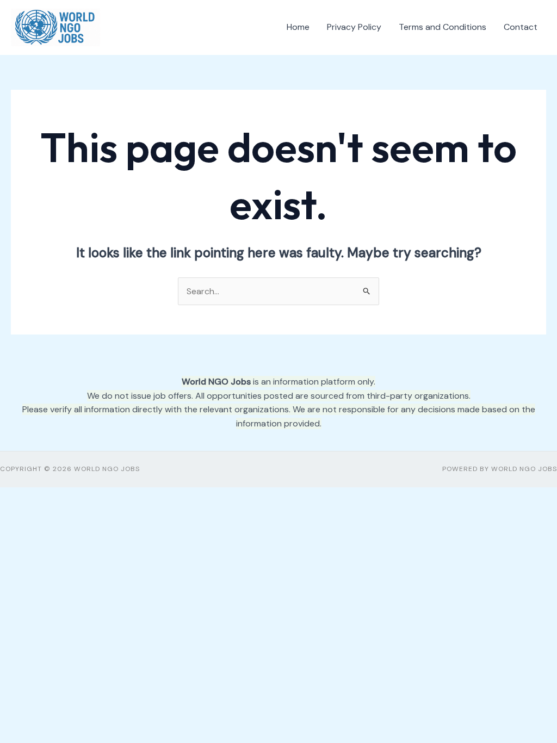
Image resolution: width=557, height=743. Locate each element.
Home (298, 27)
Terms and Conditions (442, 27)
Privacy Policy (354, 27)
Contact (520, 27)
